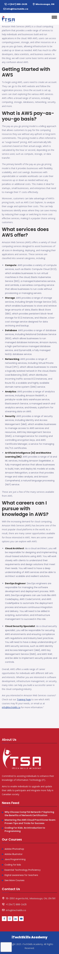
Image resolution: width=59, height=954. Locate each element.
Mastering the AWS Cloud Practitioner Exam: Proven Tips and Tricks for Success (30, 821)
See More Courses (14, 880)
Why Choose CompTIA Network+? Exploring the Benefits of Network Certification (29, 813)
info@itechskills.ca (17, 8)
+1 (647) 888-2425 (17, 4)
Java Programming (15, 859)
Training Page (24, 699)
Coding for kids (13, 864)
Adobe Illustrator (13, 854)
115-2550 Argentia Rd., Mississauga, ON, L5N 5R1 (30, 898)
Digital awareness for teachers (21, 875)
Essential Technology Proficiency (23, 869)
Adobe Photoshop (14, 849)
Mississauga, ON (45, 4)
